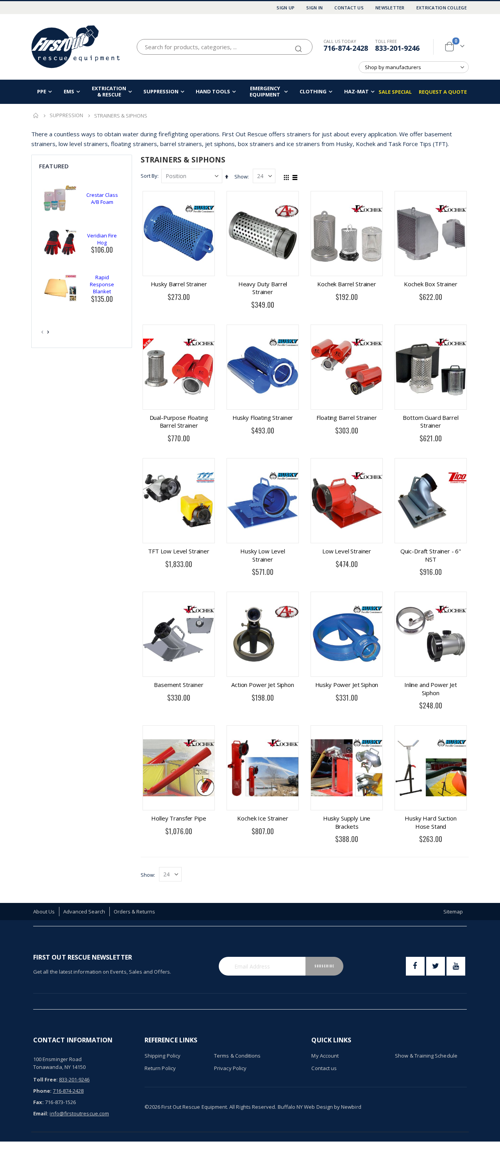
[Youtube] (455, 966)
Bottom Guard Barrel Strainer (430, 421)
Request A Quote (443, 91)
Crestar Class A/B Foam (102, 198)
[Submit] (298, 45)
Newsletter (390, 8)
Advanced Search (84, 911)
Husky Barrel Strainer (179, 284)
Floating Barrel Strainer (346, 417)
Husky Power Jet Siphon (347, 685)
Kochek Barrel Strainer (346, 284)
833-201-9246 (397, 48)
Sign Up (286, 8)
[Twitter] (435, 966)
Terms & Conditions (237, 1055)
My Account (325, 1055)
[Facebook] (415, 966)
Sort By (149, 175)
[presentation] (48, 332)
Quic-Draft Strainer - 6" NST (430, 555)
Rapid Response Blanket (102, 284)
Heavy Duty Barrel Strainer (262, 288)
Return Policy (160, 1068)
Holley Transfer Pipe (178, 818)
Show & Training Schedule (426, 1055)
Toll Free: (45, 1079)
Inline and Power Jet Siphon (430, 688)
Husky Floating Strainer (262, 417)
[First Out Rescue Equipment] (76, 46)
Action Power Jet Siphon (262, 685)
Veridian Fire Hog (102, 239)
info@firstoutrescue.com (79, 1113)
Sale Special (395, 91)
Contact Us (349, 8)
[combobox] (224, 47)
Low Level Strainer (346, 551)
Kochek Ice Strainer (262, 818)
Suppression (66, 115)
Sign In (314, 8)
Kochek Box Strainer (430, 284)
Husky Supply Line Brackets (346, 822)
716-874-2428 (345, 48)
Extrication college (441, 8)
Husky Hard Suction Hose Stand (430, 822)
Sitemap (453, 911)
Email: (40, 1113)
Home (36, 115)
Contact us (324, 1068)
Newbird (351, 1106)
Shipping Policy (162, 1055)
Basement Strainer (178, 685)
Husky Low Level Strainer (262, 555)
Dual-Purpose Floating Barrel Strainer (179, 421)
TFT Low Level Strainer (178, 551)
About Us (44, 911)
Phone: (42, 1090)
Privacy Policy (230, 1068)
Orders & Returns (134, 911)
